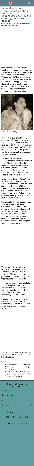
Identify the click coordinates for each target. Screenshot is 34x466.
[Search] (10, 3)
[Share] (17, 3)
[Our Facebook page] (7, 417)
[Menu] (4, 3)
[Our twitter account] (14, 417)
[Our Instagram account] (20, 417)
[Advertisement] (17, 46)
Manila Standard (20, 367)
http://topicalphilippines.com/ (17, 374)
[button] (17, 390)
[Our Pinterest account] (26, 417)
